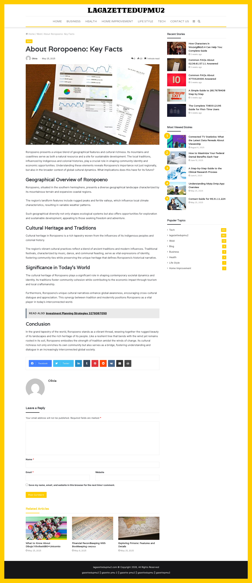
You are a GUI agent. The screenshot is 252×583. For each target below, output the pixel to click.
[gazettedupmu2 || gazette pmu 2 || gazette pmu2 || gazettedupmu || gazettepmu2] (126, 10)
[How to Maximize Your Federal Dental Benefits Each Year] (176, 157)
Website (99, 472)
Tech (162, 21)
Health (91, 21)
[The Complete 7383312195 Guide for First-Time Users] (176, 110)
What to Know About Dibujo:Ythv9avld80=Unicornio (43, 545)
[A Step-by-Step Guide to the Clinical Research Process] (176, 173)
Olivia (34, 58)
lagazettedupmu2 (178, 235)
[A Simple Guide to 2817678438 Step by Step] (176, 95)
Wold (39, 34)
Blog (171, 246)
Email (30, 472)
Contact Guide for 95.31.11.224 (207, 198)
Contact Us (179, 21)
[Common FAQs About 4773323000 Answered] (176, 79)
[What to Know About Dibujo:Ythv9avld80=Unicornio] (46, 528)
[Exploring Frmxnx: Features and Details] (138, 528)
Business (74, 21)
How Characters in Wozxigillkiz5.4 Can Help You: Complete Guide (205, 47)
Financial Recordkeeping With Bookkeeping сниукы (89, 545)
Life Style (145, 21)
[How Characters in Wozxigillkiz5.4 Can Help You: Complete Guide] (176, 48)
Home (57, 21)
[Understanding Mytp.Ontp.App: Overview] (176, 188)
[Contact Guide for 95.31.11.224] (176, 203)
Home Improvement (117, 21)
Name (30, 459)
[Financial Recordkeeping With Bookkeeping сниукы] (92, 528)
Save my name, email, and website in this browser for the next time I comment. (72, 485)
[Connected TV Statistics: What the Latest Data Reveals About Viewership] (176, 141)
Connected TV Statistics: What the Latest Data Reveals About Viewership (206, 140)
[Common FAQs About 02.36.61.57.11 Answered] (176, 64)
